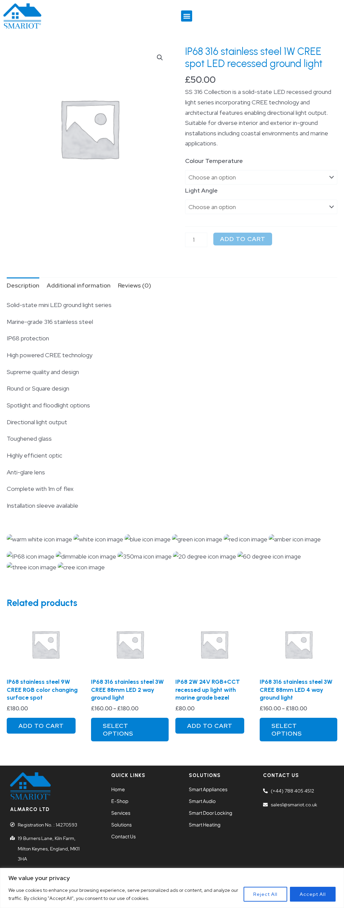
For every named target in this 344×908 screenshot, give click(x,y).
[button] (186, 16)
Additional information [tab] (79, 285)
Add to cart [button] (41, 726)
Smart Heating (204, 824)
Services (120, 813)
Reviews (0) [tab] (134, 285)
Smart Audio (202, 801)
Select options (118, 729)
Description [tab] (23, 285)
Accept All (313, 894)
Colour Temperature (214, 161)
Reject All (265, 894)
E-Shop (119, 801)
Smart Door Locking (210, 813)
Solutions (121, 824)
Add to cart (242, 239)
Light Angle (201, 190)
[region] (172, 888)
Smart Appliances (208, 789)
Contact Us (123, 836)
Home (118, 789)
